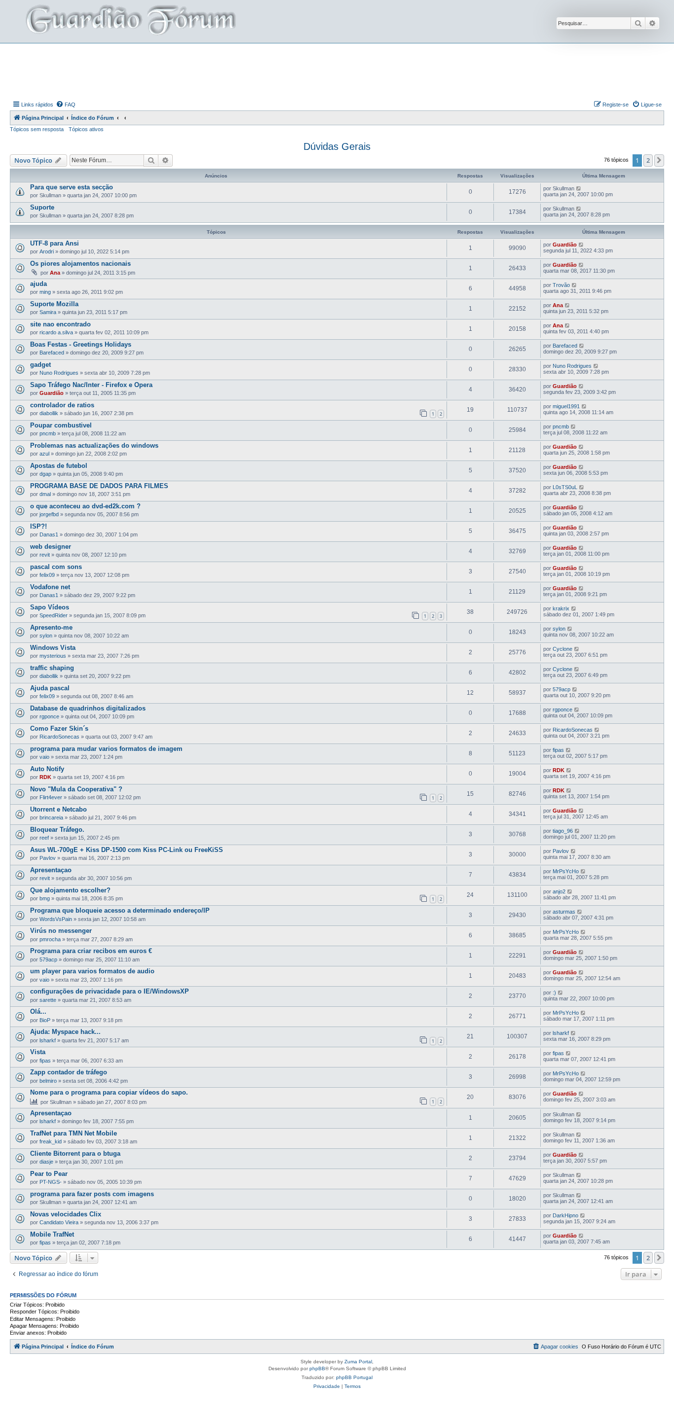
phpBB (317, 1368)
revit (44, 555)
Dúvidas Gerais (337, 146)
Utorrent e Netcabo (58, 809)
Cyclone (562, 649)
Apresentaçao (51, 870)
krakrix (561, 608)
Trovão (561, 285)
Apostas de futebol (58, 465)
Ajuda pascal (50, 688)
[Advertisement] (337, 70)
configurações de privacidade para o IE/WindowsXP (109, 991)
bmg (44, 898)
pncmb (47, 433)
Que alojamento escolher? (70, 890)
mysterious (52, 656)
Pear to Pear (49, 1173)
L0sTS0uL (565, 487)
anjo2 (559, 891)
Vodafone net (50, 587)
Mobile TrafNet (52, 1234)
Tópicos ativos (86, 129)
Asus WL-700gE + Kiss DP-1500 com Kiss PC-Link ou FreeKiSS (126, 849)
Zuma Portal (358, 1361)
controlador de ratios (62, 405)
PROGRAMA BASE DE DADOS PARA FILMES (99, 486)
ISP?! (38, 526)
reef (44, 838)
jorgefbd (49, 514)
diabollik (48, 413)
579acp (561, 689)
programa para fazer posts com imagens (92, 1194)
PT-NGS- (50, 1182)
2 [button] (648, 160)
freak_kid (50, 1141)
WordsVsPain (55, 919)
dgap (45, 474)
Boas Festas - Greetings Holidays (80, 344)
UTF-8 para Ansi (54, 243)
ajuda (38, 283)
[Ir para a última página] (579, 188)
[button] (659, 160)
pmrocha (50, 939)
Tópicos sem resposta (37, 129)
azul (44, 454)
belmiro (48, 1081)
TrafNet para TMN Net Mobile (73, 1133)
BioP (44, 1020)
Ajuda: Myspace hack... (65, 1031)
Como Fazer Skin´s (59, 728)
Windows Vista (52, 647)
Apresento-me (51, 627)
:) (554, 992)
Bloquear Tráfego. (57, 829)
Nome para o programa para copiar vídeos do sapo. (109, 1092)
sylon (45, 636)
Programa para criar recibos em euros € (91, 951)
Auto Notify (47, 769)
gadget (40, 364)
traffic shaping (52, 668)
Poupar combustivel (61, 425)
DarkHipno (565, 1215)
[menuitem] (65, 104)
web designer (50, 546)
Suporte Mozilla (54, 304)
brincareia (51, 817)
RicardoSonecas (59, 737)
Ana (55, 273)
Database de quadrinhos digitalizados (88, 708)
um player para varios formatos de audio (92, 971)
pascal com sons (56, 566)
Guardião (565, 245)
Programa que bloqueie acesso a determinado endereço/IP (120, 910)
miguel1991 (566, 406)
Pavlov (47, 858)
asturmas (564, 912)
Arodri (46, 251)
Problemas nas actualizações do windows (94, 445)
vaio (44, 757)
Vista (37, 1052)
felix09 (47, 575)
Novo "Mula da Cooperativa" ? (76, 789)
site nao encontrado (60, 324)
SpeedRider (53, 615)
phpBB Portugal (354, 1377)
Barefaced (51, 352)
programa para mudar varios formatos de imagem (106, 748)
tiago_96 (563, 831)
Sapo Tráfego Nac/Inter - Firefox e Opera (91, 385)
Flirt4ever (50, 797)
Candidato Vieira (58, 1222)
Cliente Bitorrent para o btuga (75, 1153)
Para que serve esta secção (71, 187)
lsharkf (47, 1040)
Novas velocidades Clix (65, 1214)
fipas (558, 750)
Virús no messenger (61, 930)
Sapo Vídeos (49, 607)
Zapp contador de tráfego (68, 1072)
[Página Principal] (129, 21)
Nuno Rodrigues (58, 373)
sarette (47, 1000)
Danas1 (48, 534)
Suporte (42, 207)
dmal (45, 494)
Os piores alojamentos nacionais (80, 263)
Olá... (38, 1011)
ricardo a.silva (56, 332)
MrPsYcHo (566, 871)
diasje (46, 1162)
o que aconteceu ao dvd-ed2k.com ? (85, 506)
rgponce (49, 716)
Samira (47, 312)
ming (45, 292)
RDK (45, 777)
